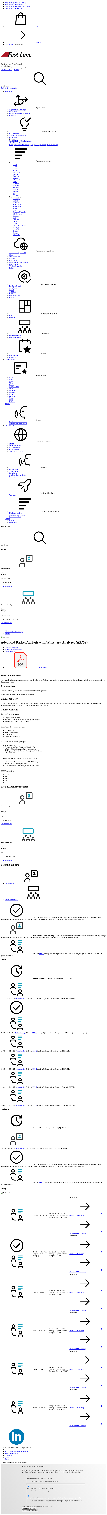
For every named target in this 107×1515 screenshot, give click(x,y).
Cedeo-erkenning (15, 445)
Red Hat (16, 189)
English (38, 42)
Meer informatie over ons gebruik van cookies (37, 1506)
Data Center (13, 260)
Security (12, 258)
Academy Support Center (17, 475)
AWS (15, 167)
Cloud (11, 255)
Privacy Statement (11, 1455)
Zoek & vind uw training (9, 88)
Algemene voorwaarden (17, 515)
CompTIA (16, 208)
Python (11, 268)
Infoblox (16, 219)
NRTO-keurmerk (15, 447)
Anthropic (16, 199)
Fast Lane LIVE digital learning (19, 113)
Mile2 (15, 182)
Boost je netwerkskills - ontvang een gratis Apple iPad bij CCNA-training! (33, 145)
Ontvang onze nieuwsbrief (18, 424)
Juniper (15, 178)
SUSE (15, 193)
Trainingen (8, 91)
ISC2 (15, 221)
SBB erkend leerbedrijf (16, 451)
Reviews (12, 477)
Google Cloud (14, 387)
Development (13, 264)
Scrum (11, 293)
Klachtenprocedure (15, 513)
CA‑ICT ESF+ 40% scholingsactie (20, 141)
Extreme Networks (19, 212)
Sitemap (7, 1459)
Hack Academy (14, 133)
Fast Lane (16, 176)
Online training (10, 883)
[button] (19, 44)
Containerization (14, 256)
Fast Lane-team (14, 469)
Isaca (15, 223)
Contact (16, 70)
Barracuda (16, 202)
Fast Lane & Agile (15, 286)
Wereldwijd (13, 522)
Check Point (17, 204)
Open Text (16, 229)
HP (14, 218)
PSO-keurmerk (14, 449)
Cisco (15, 170)
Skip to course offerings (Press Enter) (17, 6)
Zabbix (15, 231)
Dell (14, 210)
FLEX (41, 954)
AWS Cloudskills (15, 143)
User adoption (13, 355)
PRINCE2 (12, 317)
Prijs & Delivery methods (13, 649)
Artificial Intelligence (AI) (17, 253)
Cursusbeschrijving (11, 647)
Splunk (15, 191)
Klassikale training (11, 900)
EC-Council (17, 172)
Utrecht (11, 521)
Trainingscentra (14, 471)
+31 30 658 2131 (6, 70)
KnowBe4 (12, 115)
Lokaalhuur (13, 473)
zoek (2, 86)
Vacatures (12, 495)
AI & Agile (13, 288)
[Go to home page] (16, 62)
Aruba (15, 168)
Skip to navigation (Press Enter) (15, 2)
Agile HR (12, 292)
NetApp (16, 184)
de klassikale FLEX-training (85, 1232)
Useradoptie (13, 111)
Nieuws (7, 404)
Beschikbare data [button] (6, 586)
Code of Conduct (15, 517)
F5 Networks (17, 214)
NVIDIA (16, 185)
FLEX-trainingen (15, 337)
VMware (16, 195)
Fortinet (15, 174)
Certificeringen (10, 359)
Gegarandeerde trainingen (17, 110)
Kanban (11, 297)
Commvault (17, 206)
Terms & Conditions (11, 1453)
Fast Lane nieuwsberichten (18, 422)
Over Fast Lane (10, 425)
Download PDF (41, 667)
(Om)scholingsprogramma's (18, 135)
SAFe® (11, 290)
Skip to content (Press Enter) (14, 8)
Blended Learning (15, 335)
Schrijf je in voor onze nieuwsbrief (16, 1451)
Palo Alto (16, 235)
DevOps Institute (14, 295)
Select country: (10, 44)
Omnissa (16, 187)
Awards (11, 444)
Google (15, 233)
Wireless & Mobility (15, 266)
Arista (15, 165)
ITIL (10, 315)
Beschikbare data (10, 651)
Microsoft (16, 180)
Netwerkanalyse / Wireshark (18, 262)
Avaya (15, 201)
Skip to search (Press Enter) (14, 4)
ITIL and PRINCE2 (20, 225)
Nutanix (16, 227)
